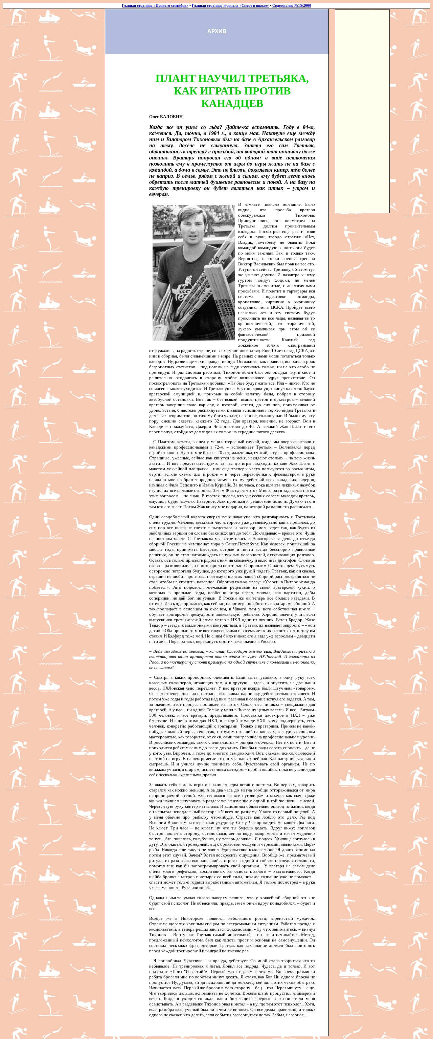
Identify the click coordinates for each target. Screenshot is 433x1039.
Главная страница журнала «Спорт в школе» (230, 5)
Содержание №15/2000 (291, 5)
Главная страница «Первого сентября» (155, 5)
